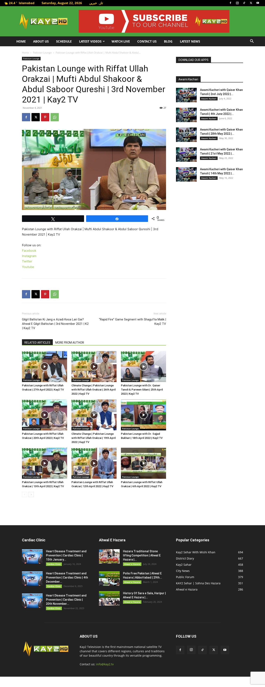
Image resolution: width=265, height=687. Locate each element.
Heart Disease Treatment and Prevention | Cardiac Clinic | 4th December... (67, 577)
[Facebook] (230, 3)
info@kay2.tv (105, 664)
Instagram (29, 256)
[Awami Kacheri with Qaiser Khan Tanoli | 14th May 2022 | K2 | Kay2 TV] (186, 174)
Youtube (28, 267)
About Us (41, 41)
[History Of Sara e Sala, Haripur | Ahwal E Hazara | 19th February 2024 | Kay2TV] (109, 598)
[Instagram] (237, 3)
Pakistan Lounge (42, 52)
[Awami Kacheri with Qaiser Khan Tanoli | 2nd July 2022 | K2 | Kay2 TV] (186, 95)
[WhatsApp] (55, 117)
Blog (168, 41)
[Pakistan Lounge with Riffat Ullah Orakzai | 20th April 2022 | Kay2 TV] (44, 414)
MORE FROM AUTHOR (69, 342)
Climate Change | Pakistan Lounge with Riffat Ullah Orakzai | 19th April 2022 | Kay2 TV (93, 438)
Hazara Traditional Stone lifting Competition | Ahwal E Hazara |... (142, 555)
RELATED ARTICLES (37, 342)
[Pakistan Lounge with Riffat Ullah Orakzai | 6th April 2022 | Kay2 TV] (143, 463)
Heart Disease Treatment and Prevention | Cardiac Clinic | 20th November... (66, 599)
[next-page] (31, 494)
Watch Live (121, 41)
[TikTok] (244, 3)
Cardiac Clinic (54, 564)
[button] (252, 42)
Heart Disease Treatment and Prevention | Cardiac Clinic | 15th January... (66, 555)
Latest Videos (90, 41)
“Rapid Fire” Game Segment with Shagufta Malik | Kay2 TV (132, 322)
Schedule (64, 41)
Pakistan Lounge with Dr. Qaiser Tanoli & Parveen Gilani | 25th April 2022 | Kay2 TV (142, 389)
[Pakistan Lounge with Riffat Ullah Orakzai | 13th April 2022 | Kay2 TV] (44, 463)
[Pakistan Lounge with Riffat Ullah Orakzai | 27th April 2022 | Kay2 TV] (44, 366)
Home (21, 41)
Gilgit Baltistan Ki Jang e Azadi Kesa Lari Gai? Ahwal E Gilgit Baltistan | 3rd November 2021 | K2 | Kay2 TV (55, 324)
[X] (251, 3)
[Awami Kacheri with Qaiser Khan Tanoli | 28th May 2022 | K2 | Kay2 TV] (186, 134)
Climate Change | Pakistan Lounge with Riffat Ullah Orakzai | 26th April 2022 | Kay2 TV (93, 389)
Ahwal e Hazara (132, 564)
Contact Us (147, 41)
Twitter (27, 261)
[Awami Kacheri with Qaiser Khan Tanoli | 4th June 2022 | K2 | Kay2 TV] (186, 115)
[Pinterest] (45, 117)
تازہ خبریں (96, 3)
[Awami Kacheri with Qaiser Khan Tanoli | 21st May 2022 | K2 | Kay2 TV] (186, 154)
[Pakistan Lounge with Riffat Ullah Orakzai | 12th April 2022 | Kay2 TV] (94, 463)
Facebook (29, 250)
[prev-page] (24, 494)
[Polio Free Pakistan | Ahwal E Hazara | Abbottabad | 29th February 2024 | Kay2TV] (109, 578)
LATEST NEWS (190, 41)
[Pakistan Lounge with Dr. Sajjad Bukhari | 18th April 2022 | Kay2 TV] (143, 414)
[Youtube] (258, 3)
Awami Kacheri (208, 98)
